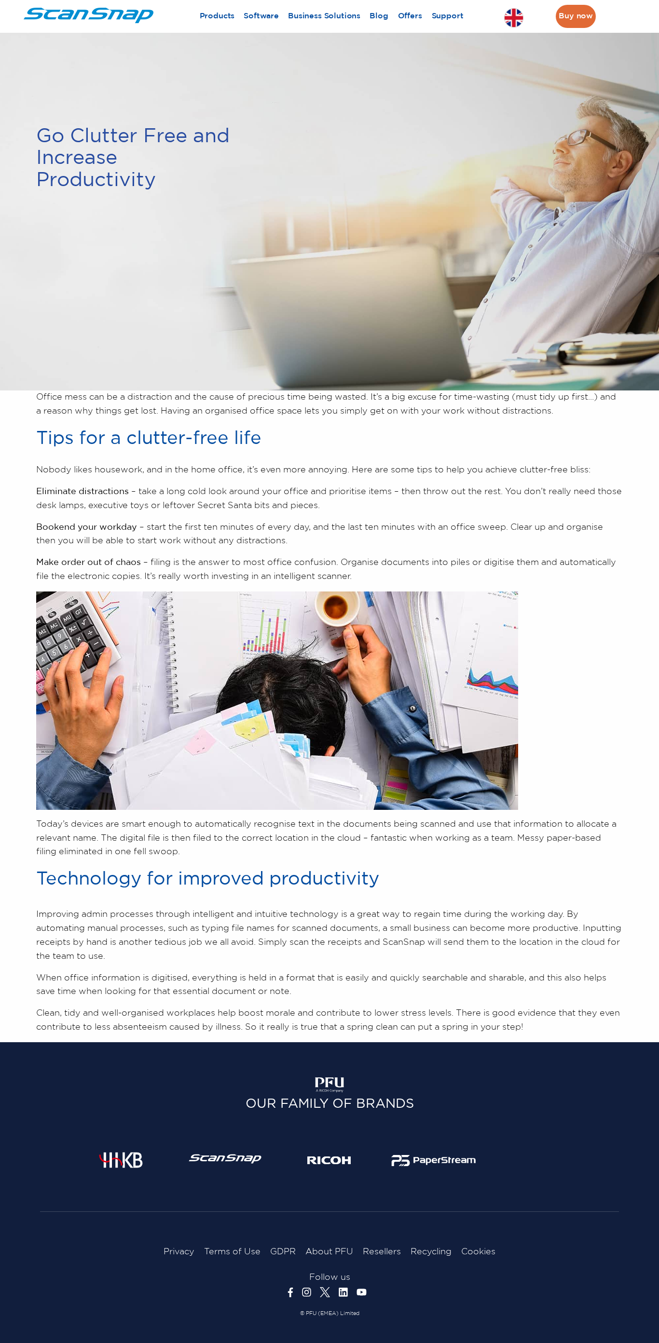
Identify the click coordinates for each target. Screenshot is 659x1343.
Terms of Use (232, 1252)
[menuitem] (217, 16)
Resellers (382, 1252)
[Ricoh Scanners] (329, 1160)
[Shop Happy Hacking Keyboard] (121, 1160)
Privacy (179, 1252)
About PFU (329, 1252)
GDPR (283, 1252)
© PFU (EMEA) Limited (329, 1313)
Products (217, 16)
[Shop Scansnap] (225, 1158)
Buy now (576, 16)
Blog (379, 16)
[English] (514, 17)
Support (448, 16)
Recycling (431, 1252)
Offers (410, 16)
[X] (329, 1291)
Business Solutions (324, 16)
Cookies (478, 1252)
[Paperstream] (434, 1160)
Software (261, 16)
